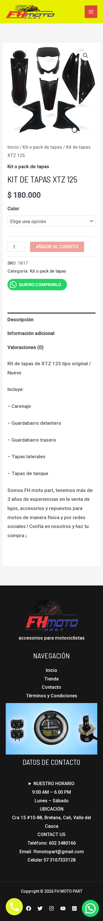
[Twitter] (40, 908)
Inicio (13, 147)
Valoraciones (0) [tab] (25, 347)
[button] (85, 55)
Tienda (51, 679)
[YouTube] (63, 908)
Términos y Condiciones (51, 695)
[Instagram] (51, 908)
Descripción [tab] (20, 319)
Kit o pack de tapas (42, 147)
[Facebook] (28, 908)
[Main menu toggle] (91, 11)
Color (13, 208)
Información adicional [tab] (30, 333)
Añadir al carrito (57, 246)
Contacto (51, 687)
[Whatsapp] (74, 908)
